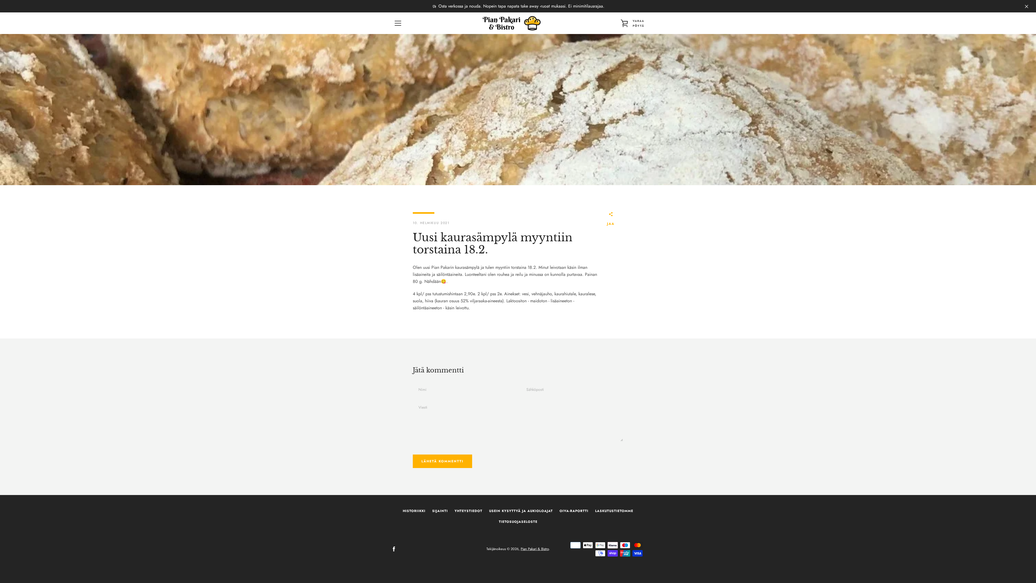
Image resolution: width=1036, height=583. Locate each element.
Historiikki (414, 511)
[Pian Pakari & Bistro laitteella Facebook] (394, 548)
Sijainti (440, 511)
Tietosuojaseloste (518, 521)
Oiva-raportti (574, 511)
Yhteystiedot (468, 511)
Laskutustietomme (614, 511)
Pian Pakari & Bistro (535, 548)
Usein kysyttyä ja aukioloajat (521, 511)
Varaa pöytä (638, 23)
